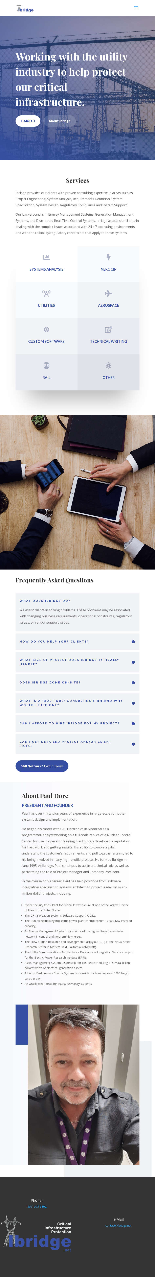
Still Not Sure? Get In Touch (42, 766)
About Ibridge (60, 121)
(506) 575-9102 (36, 1206)
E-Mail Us (28, 121)
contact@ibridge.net (118, 1225)
